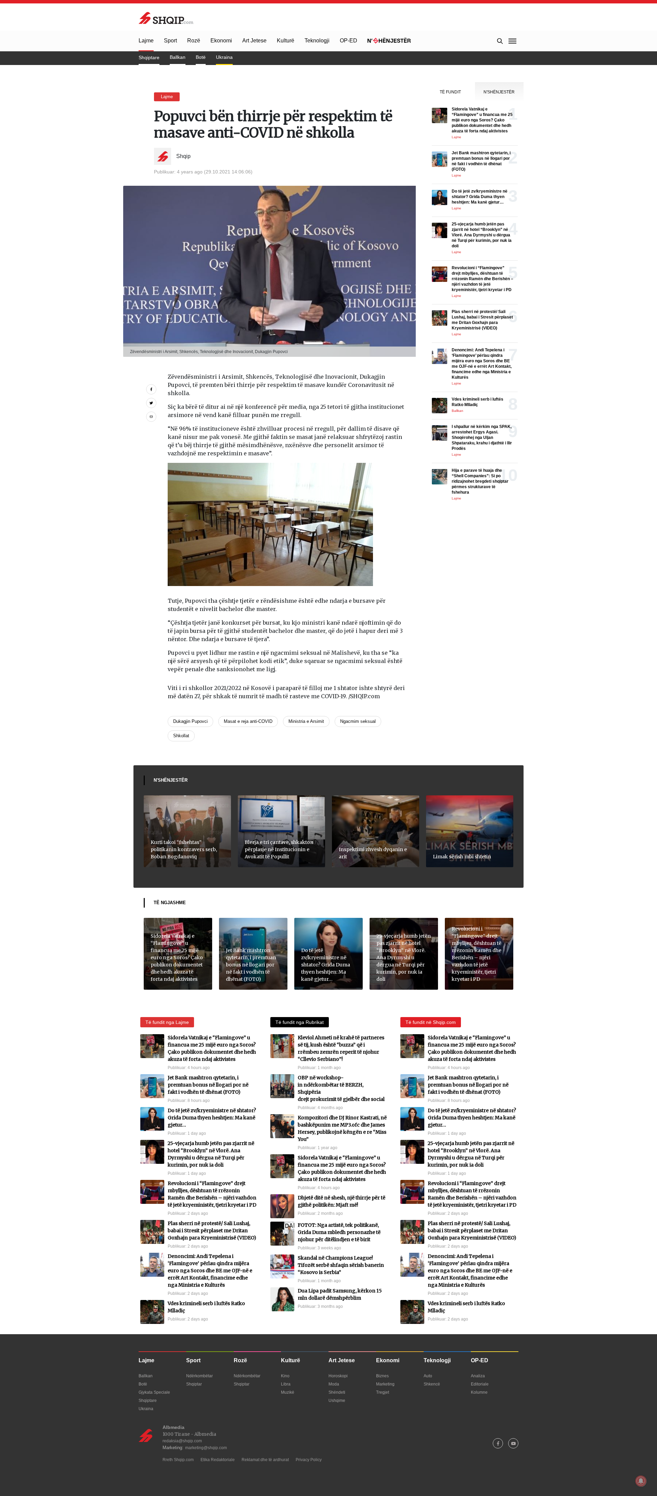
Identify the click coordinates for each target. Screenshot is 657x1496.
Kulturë (285, 40)
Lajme (146, 40)
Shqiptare (149, 57)
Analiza (478, 1376)
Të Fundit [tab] (450, 92)
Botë (201, 57)
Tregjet (382, 1392)
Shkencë (432, 1384)
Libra (286, 1384)
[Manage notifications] (640, 1480)
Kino (285, 1376)
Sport (170, 40)
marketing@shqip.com (206, 1447)
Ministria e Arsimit (306, 721)
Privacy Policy (309, 1459)
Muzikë (287, 1392)
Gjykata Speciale (154, 1392)
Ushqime (336, 1400)
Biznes (382, 1376)
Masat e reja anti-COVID (248, 721)
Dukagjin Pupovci (190, 721)
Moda (333, 1384)
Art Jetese (254, 40)
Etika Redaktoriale (218, 1459)
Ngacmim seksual (358, 721)
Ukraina (224, 57)
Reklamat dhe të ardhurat (265, 1459)
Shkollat (181, 735)
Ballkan (177, 57)
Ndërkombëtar (199, 1376)
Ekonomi (221, 40)
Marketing (385, 1384)
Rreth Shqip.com (178, 1459)
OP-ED (348, 40)
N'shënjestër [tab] (499, 92)
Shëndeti (336, 1392)
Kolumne (479, 1392)
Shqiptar (194, 1384)
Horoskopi (338, 1376)
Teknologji (317, 40)
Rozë (193, 40)
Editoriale (480, 1384)
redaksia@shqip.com (182, 1441)
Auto (428, 1376)
